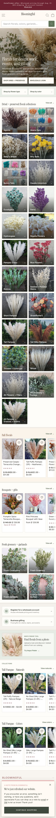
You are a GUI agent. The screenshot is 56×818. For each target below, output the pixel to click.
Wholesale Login (38, 80)
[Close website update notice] (50, 784)
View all (50, 103)
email (43, 799)
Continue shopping (26, 810)
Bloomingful (12, 777)
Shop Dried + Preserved (14, 80)
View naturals (47, 668)
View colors (48, 722)
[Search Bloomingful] (52, 24)
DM (5, 802)
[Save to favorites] (19, 442)
